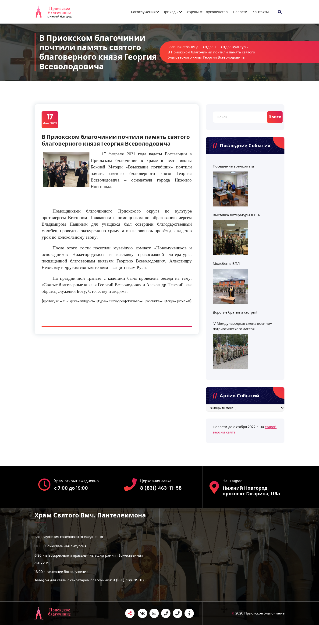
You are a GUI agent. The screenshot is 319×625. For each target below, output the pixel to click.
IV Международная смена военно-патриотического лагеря (242, 326)
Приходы (170, 11)
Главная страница (183, 46)
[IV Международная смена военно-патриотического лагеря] (230, 351)
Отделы (192, 11)
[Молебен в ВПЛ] (230, 286)
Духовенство (217, 11)
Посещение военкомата (233, 166)
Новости (240, 11)
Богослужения (143, 11)
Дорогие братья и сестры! (235, 312)
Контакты (260, 11)
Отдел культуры (234, 46)
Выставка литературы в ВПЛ (237, 215)
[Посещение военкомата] (230, 188)
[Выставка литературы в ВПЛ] (230, 237)
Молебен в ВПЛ (226, 263)
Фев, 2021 (50, 119)
